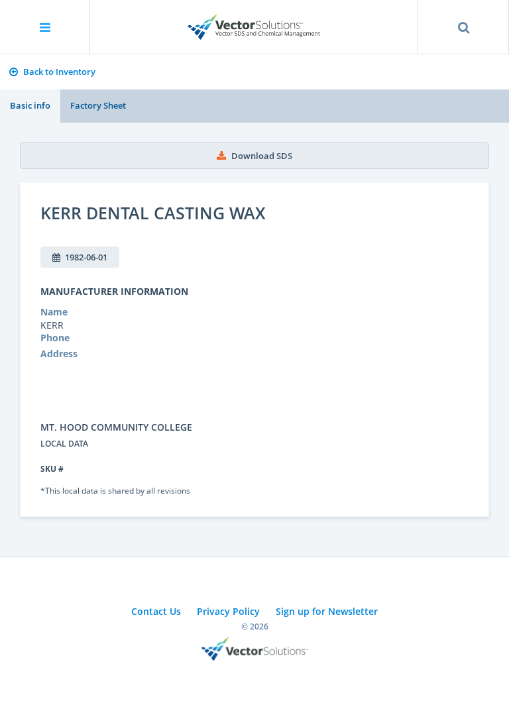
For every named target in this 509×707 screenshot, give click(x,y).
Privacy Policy (228, 611)
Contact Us (156, 611)
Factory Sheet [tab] (98, 105)
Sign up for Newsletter (327, 611)
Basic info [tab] (30, 105)
